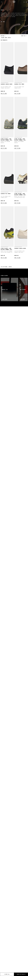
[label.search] (24, 2)
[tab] (2, 38)
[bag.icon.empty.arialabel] (26, 2)
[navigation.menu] (1, 2)
